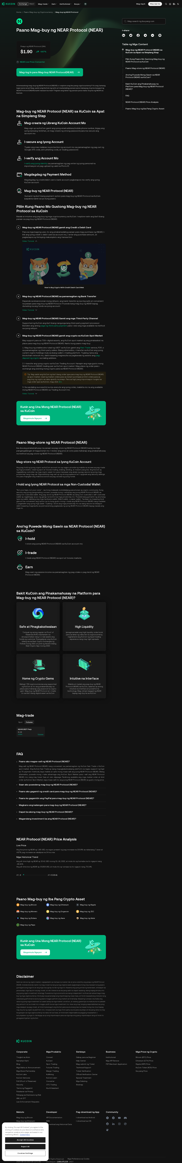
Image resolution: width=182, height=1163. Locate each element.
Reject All (25, 1147)
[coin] (107, 1130)
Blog (18, 1064)
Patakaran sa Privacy (24, 1091)
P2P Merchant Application (116, 1064)
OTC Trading (51, 1085)
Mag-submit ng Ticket (85, 1064)
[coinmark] (125, 1124)
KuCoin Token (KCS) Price (146, 1068)
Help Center (81, 1061)
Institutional (111, 1057)
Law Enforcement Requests (27, 1102)
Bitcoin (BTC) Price (143, 1057)
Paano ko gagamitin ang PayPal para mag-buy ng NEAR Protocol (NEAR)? (56, 798)
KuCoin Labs (21, 1074)
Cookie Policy (25, 1135)
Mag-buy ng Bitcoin (24, 1117)
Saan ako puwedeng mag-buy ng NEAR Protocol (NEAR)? (48, 784)
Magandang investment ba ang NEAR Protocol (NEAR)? (47, 818)
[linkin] (113, 1124)
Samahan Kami (22, 1061)
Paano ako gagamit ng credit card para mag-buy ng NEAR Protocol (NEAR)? (58, 791)
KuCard (49, 1061)
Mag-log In (140, 4)
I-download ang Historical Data (59, 1124)
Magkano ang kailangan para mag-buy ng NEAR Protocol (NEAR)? (52, 805)
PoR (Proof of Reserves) (26, 1081)
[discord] (125, 1118)
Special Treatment (83, 1078)
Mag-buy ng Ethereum (25, 1121)
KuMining (50, 1074)
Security (19, 1085)
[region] (25, 1141)
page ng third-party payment (54, 326)
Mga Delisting (81, 1081)
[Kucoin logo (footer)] (25, 1041)
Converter (50, 1081)
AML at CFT (21, 1098)
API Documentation (54, 1117)
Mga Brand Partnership (25, 1071)
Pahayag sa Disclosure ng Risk (28, 1095)
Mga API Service (112, 1061)
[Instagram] (119, 1124)
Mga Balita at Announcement (28, 1068)
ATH (49, 875)
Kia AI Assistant (52, 1088)
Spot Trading (51, 1064)
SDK (48, 1121)
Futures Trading (52, 1068)
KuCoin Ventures (23, 1078)
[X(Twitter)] (107, 1118)
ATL (17, 875)
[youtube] (119, 1118)
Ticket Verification (83, 1071)
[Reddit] (107, 1124)
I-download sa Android (85, 1117)
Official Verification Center (86, 1074)
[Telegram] (113, 1118)
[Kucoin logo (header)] (8, 3)
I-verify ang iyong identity (35, 163)
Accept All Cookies (25, 1140)
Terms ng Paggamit (24, 1088)
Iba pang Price (141, 1071)
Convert (49, 1057)
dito (60, 382)
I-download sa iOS (83, 1121)
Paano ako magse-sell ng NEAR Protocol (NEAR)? (44, 761)
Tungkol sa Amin (23, 1057)
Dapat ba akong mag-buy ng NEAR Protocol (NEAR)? (46, 812)
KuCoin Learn (51, 1078)
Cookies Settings (25, 1153)
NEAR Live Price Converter (32, 62)
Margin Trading (52, 1071)
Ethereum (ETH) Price (144, 1061)
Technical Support (83, 1068)
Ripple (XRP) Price (143, 1064)
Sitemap (79, 1085)
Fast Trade (85, 347)
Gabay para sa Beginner (86, 1057)
